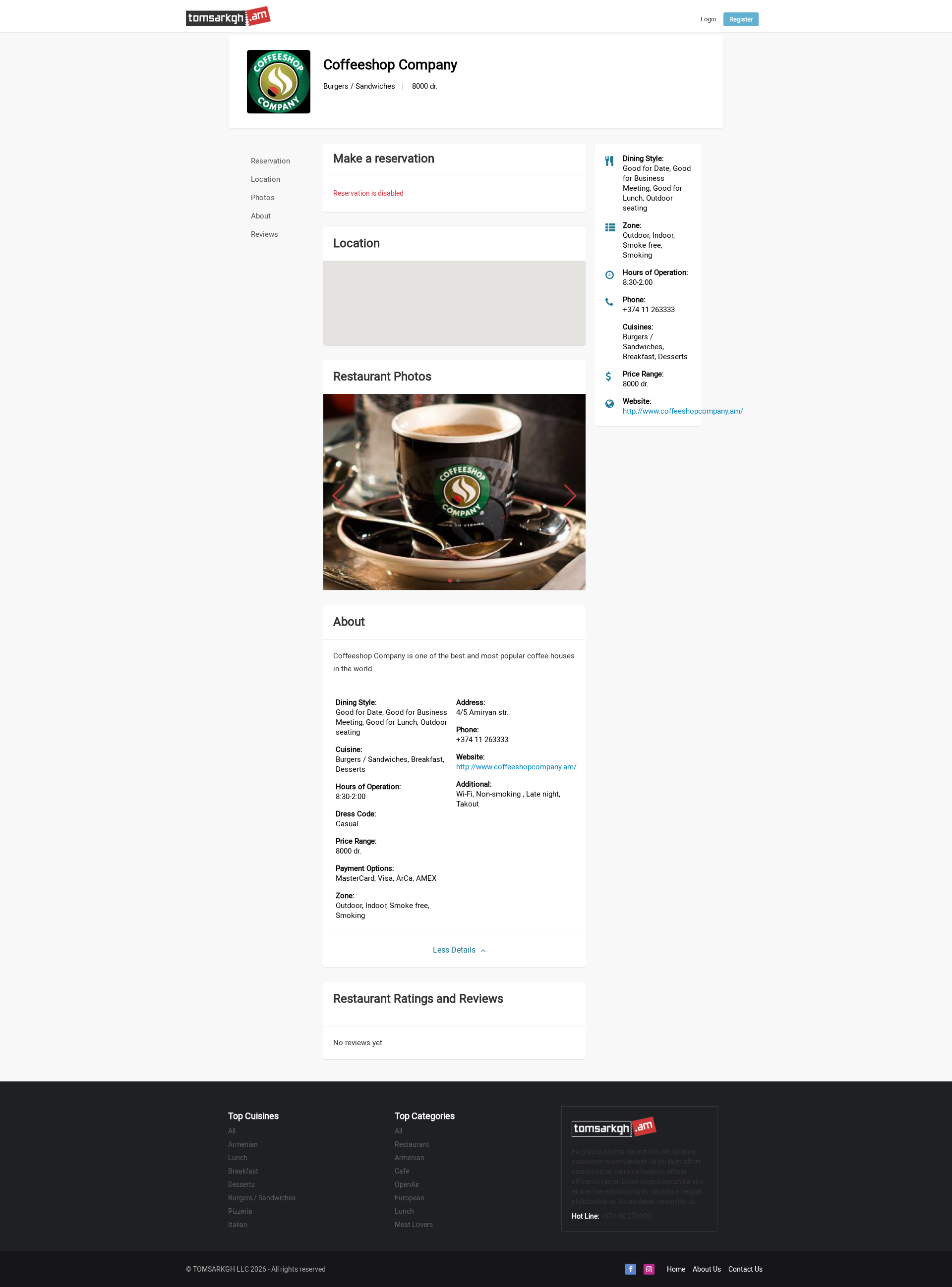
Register (741, 19)
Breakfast (243, 1171)
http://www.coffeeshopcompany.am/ (516, 766)
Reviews (264, 234)
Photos (263, 197)
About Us (707, 1269)
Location (265, 179)
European (409, 1198)
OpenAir (407, 1184)
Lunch (237, 1158)
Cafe (402, 1171)
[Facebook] (630, 1269)
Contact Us (745, 1269)
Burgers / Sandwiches (262, 1198)
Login (708, 19)
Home (676, 1269)
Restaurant (412, 1144)
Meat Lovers (414, 1225)
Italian (237, 1225)
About (261, 216)
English (674, 25)
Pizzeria (240, 1211)
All (232, 1131)
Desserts (241, 1184)
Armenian (243, 1144)
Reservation (270, 161)
